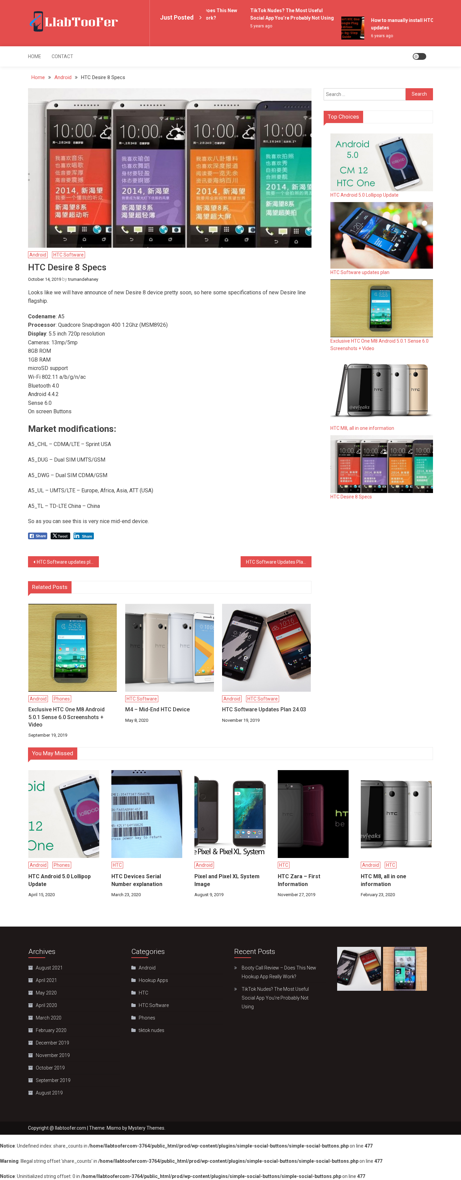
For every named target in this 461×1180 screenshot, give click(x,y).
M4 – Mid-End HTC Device (157, 709)
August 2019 (49, 1093)
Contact (62, 56)
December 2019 (52, 1043)
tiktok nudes (151, 1030)
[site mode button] (419, 56)
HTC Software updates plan (66, 562)
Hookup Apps (153, 980)
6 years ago (373, 35)
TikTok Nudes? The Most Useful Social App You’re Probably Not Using (275, 997)
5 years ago (252, 26)
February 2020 (51, 1030)
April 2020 (46, 1005)
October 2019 (50, 1068)
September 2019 (53, 1080)
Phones (62, 699)
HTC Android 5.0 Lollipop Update (364, 195)
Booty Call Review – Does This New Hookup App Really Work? (279, 972)
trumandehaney (83, 279)
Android (37, 254)
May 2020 (46, 992)
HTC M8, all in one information (362, 428)
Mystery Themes (146, 1128)
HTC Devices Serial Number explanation (136, 880)
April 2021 (46, 980)
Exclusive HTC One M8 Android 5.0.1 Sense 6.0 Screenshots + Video (66, 717)
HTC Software (68, 254)
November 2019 (53, 1055)
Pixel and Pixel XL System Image (227, 880)
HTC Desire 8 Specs (351, 496)
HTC (117, 865)
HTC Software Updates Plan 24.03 (278, 562)
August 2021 (49, 967)
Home (34, 56)
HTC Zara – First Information (299, 880)
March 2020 (48, 1018)
